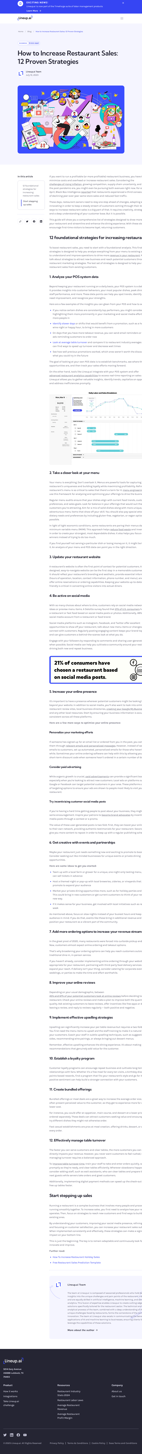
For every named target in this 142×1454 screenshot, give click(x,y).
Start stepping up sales (30, 203)
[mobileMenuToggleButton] (121, 19)
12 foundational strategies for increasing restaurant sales (31, 190)
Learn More (32, 10)
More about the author (80, 1330)
